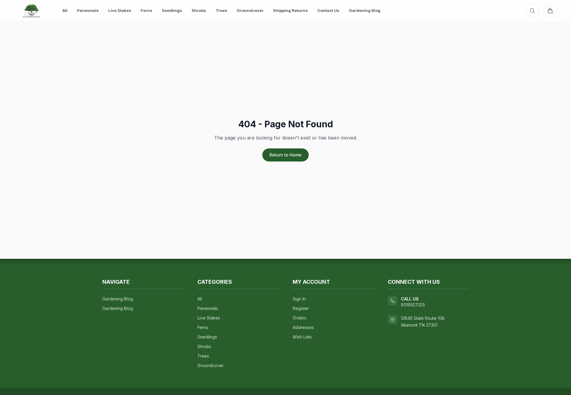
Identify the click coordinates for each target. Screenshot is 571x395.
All (65, 10)
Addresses (303, 327)
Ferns (146, 10)
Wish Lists (302, 336)
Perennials (88, 10)
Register (301, 308)
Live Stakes (119, 10)
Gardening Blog (364, 10)
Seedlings (172, 10)
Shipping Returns (290, 10)
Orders (299, 317)
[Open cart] (550, 10)
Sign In (299, 298)
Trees (221, 10)
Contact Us (328, 10)
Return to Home (285, 154)
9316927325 (413, 304)
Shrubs (199, 10)
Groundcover (250, 10)
